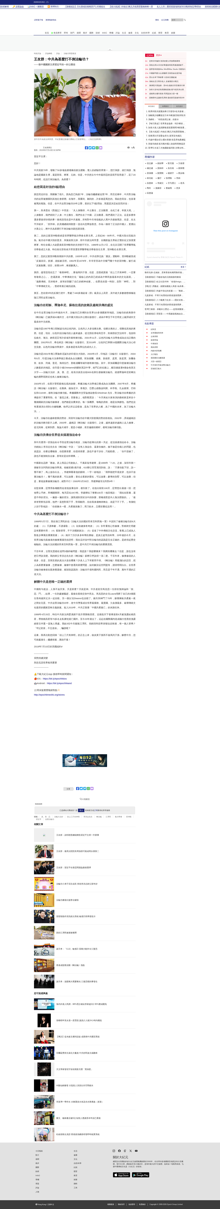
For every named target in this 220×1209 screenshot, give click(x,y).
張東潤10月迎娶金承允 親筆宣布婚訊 (165, 136)
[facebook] (119, 1150)
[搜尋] (185, 19)
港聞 (79, 33)
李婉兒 (160, 183)
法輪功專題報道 (70, 53)
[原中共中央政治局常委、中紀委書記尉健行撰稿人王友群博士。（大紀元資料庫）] (85, 103)
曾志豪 (150, 163)
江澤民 (108, 817)
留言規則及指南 (38, 803)
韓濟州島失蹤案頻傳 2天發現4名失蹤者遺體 (167, 111)
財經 (98, 33)
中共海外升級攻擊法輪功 (160, 365)
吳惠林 (150, 183)
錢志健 (150, 168)
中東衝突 (154, 344)
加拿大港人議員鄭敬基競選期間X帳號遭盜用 (167, 128)
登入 (81, 810)
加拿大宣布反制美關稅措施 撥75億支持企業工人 (167, 90)
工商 (75, 1188)
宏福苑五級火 (156, 369)
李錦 (178, 178)
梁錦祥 (160, 168)
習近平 (38, 819)
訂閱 (96, 810)
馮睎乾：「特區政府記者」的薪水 (163, 119)
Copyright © (154, 1204)
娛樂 (173, 33)
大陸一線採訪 (156, 361)
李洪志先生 (88, 817)
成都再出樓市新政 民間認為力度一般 (163, 94)
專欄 (111, 33)
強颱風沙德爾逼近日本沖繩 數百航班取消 (166, 115)
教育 (167, 33)
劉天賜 (171, 163)
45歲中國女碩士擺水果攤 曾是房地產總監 (167, 140)
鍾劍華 (160, 163)
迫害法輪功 (49, 819)
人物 (37, 1192)
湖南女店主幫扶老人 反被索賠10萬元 (163, 81)
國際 (91, 33)
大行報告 (154, 354)
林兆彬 (150, 178)
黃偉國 (150, 173)
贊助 (157, 20)
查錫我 (169, 188)
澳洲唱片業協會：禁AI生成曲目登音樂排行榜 (167, 85)
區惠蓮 (150, 193)
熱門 (72, 33)
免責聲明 (131, 1204)
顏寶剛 (160, 173)
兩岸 (85, 33)
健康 (130, 33)
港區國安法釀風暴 (158, 358)
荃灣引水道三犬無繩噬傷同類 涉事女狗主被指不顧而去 (166, 148)
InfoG (104, 33)
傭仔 (159, 178)
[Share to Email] (100, 147)
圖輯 (75, 1184)
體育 (160, 33)
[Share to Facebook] (86, 147)
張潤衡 (169, 178)
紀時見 (153, 329)
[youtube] (136, 1150)
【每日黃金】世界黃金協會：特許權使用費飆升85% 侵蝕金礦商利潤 (166, 123)
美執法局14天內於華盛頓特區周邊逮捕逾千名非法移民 (167, 65)
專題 (37, 1184)
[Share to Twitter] (90, 147)
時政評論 (37, 53)
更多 (178, 188)
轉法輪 (99, 817)
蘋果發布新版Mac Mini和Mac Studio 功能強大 (167, 69)
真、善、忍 (45, 817)
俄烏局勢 (154, 347)
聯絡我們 (121, 1204)
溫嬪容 (158, 188)
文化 (137, 33)
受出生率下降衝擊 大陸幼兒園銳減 (162, 77)
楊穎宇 (171, 173)
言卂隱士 (172, 183)
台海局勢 (154, 336)
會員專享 (57, 33)
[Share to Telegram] (93, 147)
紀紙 (154, 33)
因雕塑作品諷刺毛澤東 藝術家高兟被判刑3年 (167, 98)
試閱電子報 (38, 20)
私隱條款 (142, 1204)
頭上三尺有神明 (73, 817)
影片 (37, 1155)
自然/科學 (145, 33)
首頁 (47, 33)
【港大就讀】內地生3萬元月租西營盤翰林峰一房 (167, 132)
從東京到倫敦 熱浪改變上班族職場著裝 (164, 61)
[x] (131, 1150)
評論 (118, 33)
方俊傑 (181, 163)
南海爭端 (154, 340)
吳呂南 (171, 168)
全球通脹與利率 (157, 333)
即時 (66, 33)
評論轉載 (48, 53)
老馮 (182, 183)
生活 (124, 33)
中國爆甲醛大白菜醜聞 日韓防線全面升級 (165, 73)
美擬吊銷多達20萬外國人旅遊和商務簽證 (166, 144)
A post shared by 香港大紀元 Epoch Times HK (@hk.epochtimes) (173, 257)
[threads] (125, 1150)
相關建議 (110, 1204)
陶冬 (149, 188)
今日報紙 (39, 1151)
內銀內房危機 (156, 351)
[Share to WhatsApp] (97, 147)
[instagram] (114, 1150)
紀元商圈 (165, 20)
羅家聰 (181, 168)
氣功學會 (118, 817)
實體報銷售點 (51, 20)
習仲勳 (128, 817)
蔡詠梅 (181, 173)
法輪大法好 (58, 817)
